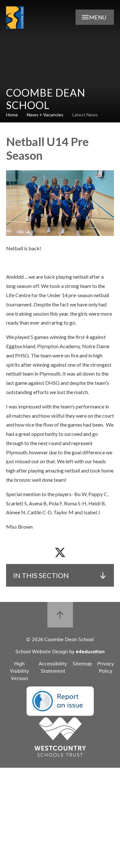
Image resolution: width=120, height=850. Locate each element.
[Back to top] (60, 614)
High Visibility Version (19, 671)
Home (12, 114)
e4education (90, 651)
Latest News (85, 114)
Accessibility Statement (53, 667)
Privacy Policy (105, 667)
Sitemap (82, 663)
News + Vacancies (45, 114)
